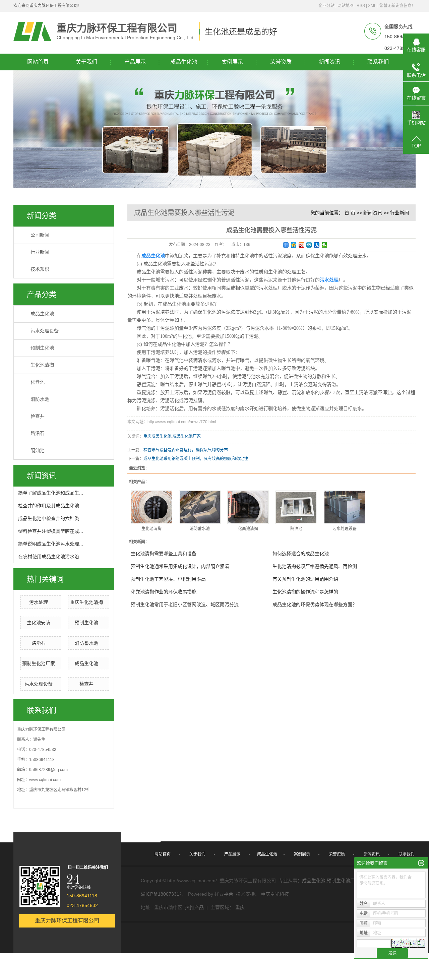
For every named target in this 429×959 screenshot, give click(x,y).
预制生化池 (42, 347)
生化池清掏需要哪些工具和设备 (163, 553)
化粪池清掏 (248, 528)
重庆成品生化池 (157, 436)
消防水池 (39, 399)
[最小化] (421, 863)
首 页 (350, 212)
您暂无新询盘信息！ (397, 5)
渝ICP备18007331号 (162, 894)
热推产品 (194, 907)
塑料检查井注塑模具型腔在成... (50, 531)
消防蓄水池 (86, 643)
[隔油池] (296, 507)
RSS (361, 5)
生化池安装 (38, 622)
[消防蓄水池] (200, 507)
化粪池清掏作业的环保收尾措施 (163, 591)
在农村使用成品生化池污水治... (50, 556)
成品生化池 (42, 313)
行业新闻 (39, 252)
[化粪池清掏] (248, 507)
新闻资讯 (372, 212)
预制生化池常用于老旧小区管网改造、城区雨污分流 (185, 604)
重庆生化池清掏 (86, 602)
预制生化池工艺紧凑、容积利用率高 (168, 579)
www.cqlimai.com (45, 779)
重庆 (240, 907)
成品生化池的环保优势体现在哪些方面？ (314, 604)
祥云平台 (223, 894)
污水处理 (38, 602)
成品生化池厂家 (187, 436)
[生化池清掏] (151, 507)
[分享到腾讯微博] (309, 245)
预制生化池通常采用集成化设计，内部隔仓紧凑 (180, 566)
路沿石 (37, 433)
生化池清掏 (42, 365)
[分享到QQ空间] (294, 245)
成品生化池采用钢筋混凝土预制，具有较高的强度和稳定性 (195, 458)
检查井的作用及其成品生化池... (50, 505)
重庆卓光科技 (275, 894)
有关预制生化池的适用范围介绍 (305, 579)
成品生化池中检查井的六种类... (50, 518)
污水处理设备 (44, 330)
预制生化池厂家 (38, 663)
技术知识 (39, 269)
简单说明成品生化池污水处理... (50, 544)
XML (372, 5)
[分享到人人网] (317, 245)
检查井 (37, 416)
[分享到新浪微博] (301, 245)
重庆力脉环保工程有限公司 (67, 920)
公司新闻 (39, 235)
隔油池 (37, 450)
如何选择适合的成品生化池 (300, 553)
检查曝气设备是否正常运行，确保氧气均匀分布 (185, 450)
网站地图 (346, 5)
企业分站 (326, 5)
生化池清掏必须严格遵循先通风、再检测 (314, 566)
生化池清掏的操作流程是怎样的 (305, 591)
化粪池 (37, 382)
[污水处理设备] (344, 507)
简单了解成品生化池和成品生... (50, 493)
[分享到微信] (324, 245)
